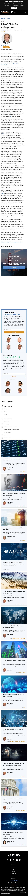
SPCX (19, 741)
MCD (19, 810)
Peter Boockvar (11, 536)
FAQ (13, 869)
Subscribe (14, 332)
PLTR (21, 810)
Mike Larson (10, 502)
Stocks (5, 435)
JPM (16, 638)
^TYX (11, 741)
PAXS (2, 31)
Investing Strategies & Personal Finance (11, 429)
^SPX (24, 707)
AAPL (11, 116)
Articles (5, 408)
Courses (5, 414)
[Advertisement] (14, 292)
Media (13, 871)
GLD (15, 741)
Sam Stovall (10, 467)
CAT (18, 810)
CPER (23, 741)
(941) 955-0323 (14, 885)
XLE (23, 776)
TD (23, 638)
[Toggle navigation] (25, 12)
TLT (24, 471)
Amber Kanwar (10, 841)
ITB (23, 540)
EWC (24, 638)
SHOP (21, 638)
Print (9, 18)
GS (21, 672)
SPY (23, 471)
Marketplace (13, 873)
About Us (13, 867)
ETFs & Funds (6, 421)
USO (24, 776)
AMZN (13, 741)
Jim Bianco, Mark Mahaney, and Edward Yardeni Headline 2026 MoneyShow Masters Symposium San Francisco (13, 564)
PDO (5, 31)
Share (3, 18)
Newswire (13, 878)
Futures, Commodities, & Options (10, 426)
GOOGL (17, 741)
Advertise (13, 864)
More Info (14, 8)
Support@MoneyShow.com (14, 882)
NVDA (18, 638)
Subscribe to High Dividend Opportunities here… (12, 242)
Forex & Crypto (6, 424)
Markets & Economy (7, 432)
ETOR (20, 672)
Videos (5, 411)
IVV (14, 638)
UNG (21, 776)
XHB (24, 540)
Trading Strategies (7, 437)
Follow (6, 47)
